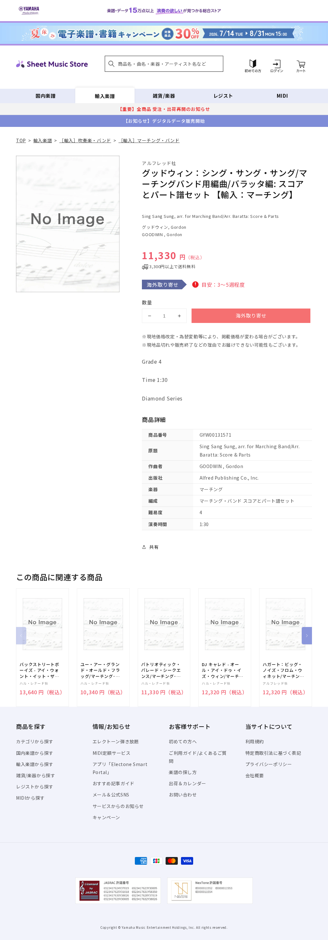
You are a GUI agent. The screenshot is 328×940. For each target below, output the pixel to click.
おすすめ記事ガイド (114, 783)
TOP (21, 140)
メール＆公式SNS (111, 794)
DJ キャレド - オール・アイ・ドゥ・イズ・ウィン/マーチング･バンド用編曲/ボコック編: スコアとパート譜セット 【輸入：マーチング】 (222, 670)
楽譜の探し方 (183, 772)
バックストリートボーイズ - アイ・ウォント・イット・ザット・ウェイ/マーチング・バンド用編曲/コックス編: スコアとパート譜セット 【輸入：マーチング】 (41, 670)
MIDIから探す (30, 798)
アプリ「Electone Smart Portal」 (120, 768)
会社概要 (254, 775)
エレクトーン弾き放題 (116, 741)
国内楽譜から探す (34, 753)
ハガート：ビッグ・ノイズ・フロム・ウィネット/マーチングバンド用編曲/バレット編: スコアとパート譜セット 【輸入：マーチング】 (284, 670)
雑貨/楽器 (164, 95)
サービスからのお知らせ (118, 806)
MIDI (282, 95)
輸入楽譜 (105, 95)
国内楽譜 (45, 95)
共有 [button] (154, 547)
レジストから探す (34, 786)
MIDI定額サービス (112, 753)
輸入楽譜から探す (34, 764)
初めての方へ (183, 741)
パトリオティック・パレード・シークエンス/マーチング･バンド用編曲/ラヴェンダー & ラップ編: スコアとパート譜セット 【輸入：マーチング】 (162, 670)
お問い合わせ (183, 794)
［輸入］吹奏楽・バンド (85, 140)
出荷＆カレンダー (187, 783)
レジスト (223, 95)
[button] (164, 64)
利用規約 (254, 741)
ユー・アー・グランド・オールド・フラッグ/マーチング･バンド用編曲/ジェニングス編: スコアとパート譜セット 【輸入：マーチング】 (101, 670)
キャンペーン (106, 817)
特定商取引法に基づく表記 (273, 753)
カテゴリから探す (34, 741)
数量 (147, 302)
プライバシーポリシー (268, 764)
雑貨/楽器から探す (35, 775)
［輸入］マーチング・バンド (149, 140)
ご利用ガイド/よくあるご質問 (198, 757)
